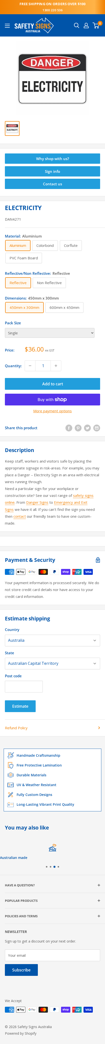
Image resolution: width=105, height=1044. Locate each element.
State (9, 652)
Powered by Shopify (20, 1033)
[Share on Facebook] (68, 427)
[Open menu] (7, 26)
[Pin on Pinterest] (78, 427)
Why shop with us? (52, 158)
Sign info (52, 171)
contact (19, 516)
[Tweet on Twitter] (87, 427)
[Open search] (76, 25)
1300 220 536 (52, 10)
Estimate (20, 706)
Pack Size (13, 322)
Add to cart (52, 384)
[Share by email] (96, 427)
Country (12, 629)
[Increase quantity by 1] (56, 366)
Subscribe (21, 970)
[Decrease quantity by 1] (30, 366)
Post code (13, 675)
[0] (96, 25)
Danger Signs (37, 502)
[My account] (86, 25)
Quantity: (13, 365)
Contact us (52, 183)
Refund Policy (16, 727)
